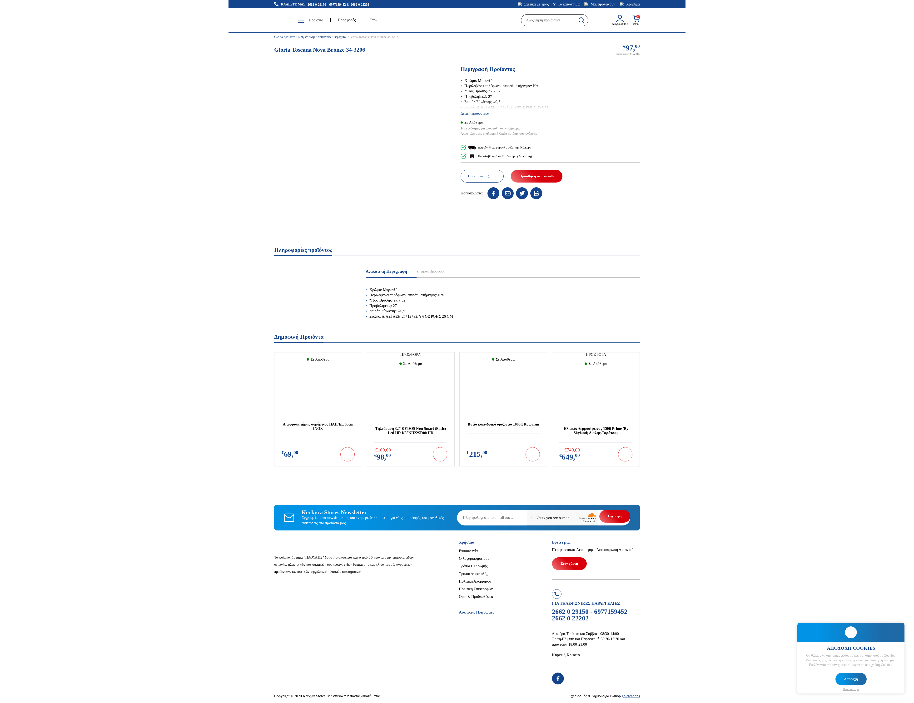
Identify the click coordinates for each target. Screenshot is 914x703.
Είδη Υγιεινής (306, 37)
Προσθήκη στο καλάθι (536, 176)
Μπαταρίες (324, 37)
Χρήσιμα (633, 4)
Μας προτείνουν (603, 4)
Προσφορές (347, 20)
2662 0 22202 (360, 4)
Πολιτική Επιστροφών (476, 589)
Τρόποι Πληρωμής (473, 566)
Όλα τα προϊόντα (284, 37)
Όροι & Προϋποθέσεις (476, 596)
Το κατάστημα (569, 4)
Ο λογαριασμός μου (474, 558)
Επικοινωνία (468, 551)
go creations (631, 696)
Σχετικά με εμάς (536, 4)
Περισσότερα (851, 689)
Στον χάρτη (569, 563)
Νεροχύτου (340, 37)
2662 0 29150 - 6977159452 (327, 4)
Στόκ (374, 20)
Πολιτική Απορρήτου (475, 581)
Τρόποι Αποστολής (473, 574)
